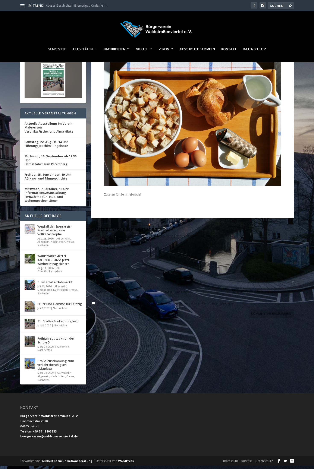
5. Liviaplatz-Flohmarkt (54, 282)
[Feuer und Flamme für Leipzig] (30, 306)
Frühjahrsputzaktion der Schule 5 (55, 340)
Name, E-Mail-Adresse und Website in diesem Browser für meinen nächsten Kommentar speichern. (164, 303)
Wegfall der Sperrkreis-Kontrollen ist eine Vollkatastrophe (54, 230)
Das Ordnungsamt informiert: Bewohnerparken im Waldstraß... (88, 5)
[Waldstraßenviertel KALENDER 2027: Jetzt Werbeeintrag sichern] (30, 258)
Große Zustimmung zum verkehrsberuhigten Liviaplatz (55, 365)
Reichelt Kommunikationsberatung (66, 461)
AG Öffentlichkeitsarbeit (49, 269)
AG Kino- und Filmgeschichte (48, 176)
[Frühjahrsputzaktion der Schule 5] (30, 341)
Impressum (230, 461)
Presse (70, 242)
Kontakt (228, 49)
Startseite (57, 49)
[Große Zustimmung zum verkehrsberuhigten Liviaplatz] (30, 363)
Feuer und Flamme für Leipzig (59, 304)
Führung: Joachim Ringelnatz (46, 144)
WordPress (126, 461)
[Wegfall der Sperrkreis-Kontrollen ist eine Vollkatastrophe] (30, 229)
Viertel (142, 49)
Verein (164, 49)
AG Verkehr (63, 238)
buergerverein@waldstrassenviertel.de (49, 436)
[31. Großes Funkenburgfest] (30, 324)
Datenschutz (254, 49)
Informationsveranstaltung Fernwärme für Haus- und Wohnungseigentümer (47, 195)
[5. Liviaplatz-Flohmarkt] (30, 285)
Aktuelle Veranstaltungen (50, 113)
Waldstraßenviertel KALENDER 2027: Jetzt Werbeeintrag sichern (53, 260)
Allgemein (43, 242)
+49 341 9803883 (44, 431)
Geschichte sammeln (197, 49)
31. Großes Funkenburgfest (57, 321)
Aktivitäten (82, 49)
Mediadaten (44, 290)
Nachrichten (114, 49)
